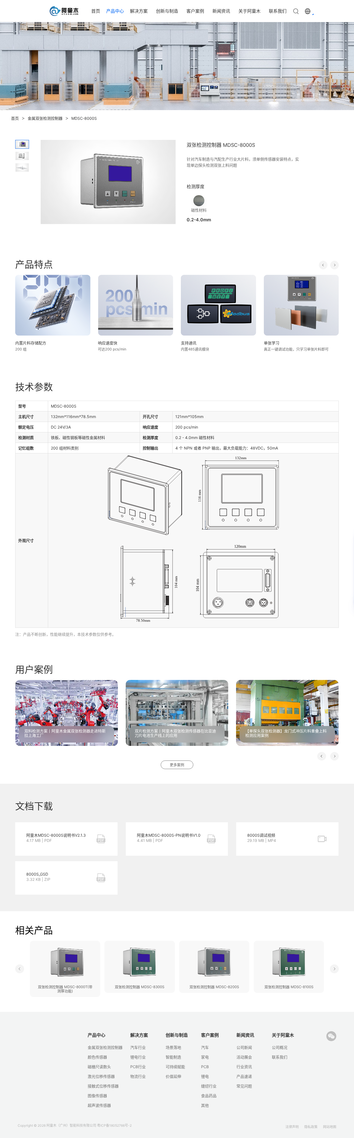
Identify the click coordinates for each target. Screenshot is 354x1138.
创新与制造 (167, 11)
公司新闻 (244, 1047)
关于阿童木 (249, 11)
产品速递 (244, 1076)
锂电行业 (138, 1057)
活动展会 (244, 1057)
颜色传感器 (97, 1057)
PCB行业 (138, 1066)
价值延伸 (173, 1076)
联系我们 (278, 11)
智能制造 (173, 1057)
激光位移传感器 (101, 1076)
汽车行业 (138, 1047)
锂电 (205, 1076)
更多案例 (177, 764)
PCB (205, 1066)
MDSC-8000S (84, 118)
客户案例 (195, 11)
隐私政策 (310, 1127)
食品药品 (209, 1095)
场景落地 (173, 1047)
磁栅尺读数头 (99, 1066)
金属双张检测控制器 (45, 118)
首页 (95, 11)
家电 (205, 1057)
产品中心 (115, 11)
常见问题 (244, 1086)
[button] (323, 265)
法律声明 (292, 1127)
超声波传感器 (99, 1105)
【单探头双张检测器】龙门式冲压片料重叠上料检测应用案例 (286, 733)
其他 (205, 1105)
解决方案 (139, 11)
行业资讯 (244, 1066)
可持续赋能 (175, 1066)
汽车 (205, 1047)
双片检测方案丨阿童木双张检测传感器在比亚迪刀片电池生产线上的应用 (175, 733)
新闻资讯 (221, 11)
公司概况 (279, 1047)
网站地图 (329, 1127)
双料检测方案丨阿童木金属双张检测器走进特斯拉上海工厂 (65, 733)
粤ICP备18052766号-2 (114, 1125)
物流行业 (138, 1076)
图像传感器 (97, 1095)
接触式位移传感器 (103, 1086)
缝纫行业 (209, 1086)
